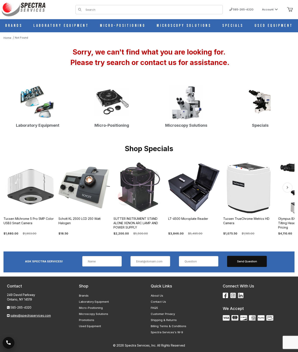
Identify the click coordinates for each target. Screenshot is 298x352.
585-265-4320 (242, 9)
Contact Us (158, 301)
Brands (84, 295)
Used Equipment (90, 326)
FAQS (154, 307)
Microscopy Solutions (93, 314)
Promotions (86, 320)
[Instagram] (233, 295)
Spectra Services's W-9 (167, 332)
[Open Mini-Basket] (290, 9)
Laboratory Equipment (94, 301)
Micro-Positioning (91, 307)
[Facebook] (225, 295)
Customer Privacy (163, 314)
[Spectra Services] (23, 9)
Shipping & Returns (164, 320)
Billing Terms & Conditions (168, 326)
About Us (157, 295)
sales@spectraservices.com (30, 315)
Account (268, 9)
